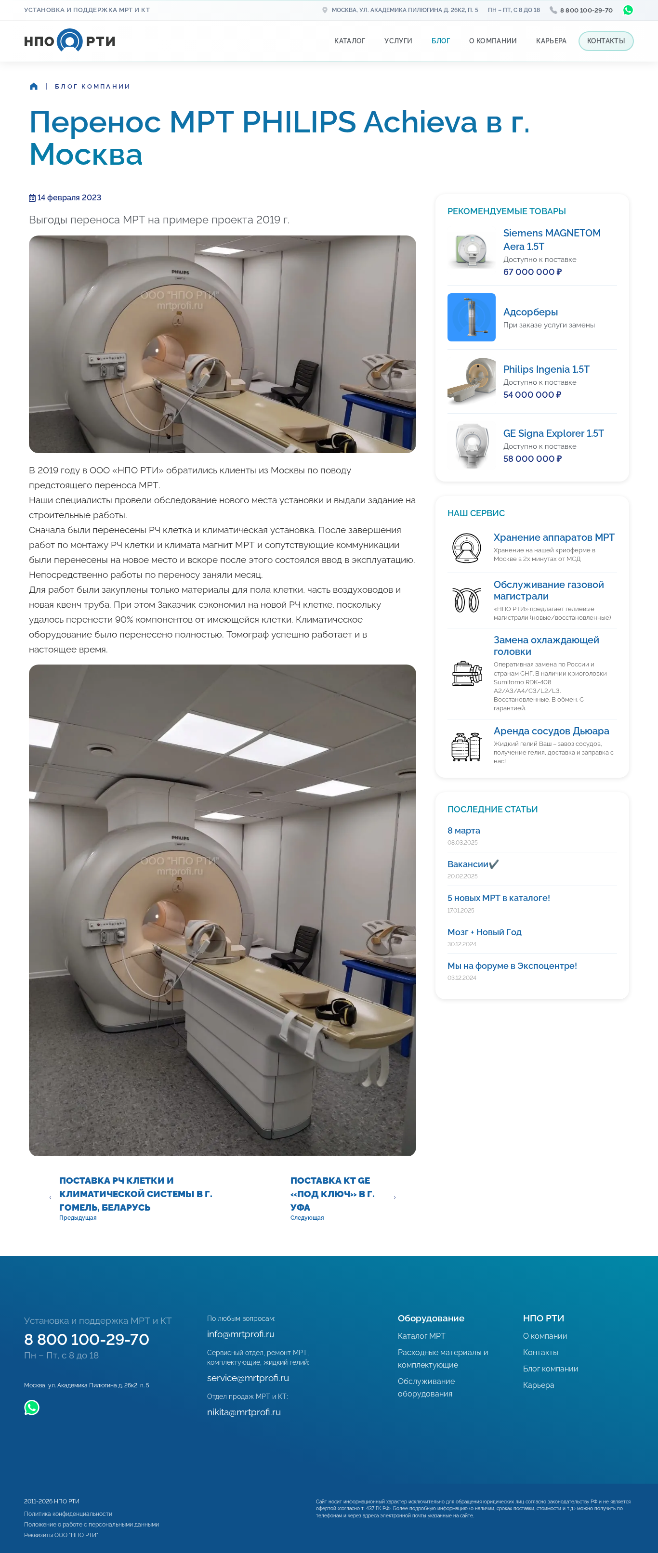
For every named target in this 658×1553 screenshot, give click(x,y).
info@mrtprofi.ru (241, 1334)
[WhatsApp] (628, 10)
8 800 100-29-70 (586, 10)
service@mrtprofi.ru (248, 1377)
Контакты (606, 41)
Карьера (551, 41)
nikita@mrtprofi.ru (244, 1412)
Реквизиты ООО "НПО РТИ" (61, 1535)
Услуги (398, 41)
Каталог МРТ (422, 1336)
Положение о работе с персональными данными (91, 1524)
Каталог (349, 41)
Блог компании (93, 86)
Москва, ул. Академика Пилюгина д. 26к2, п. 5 (405, 10)
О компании (493, 41)
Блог (441, 41)
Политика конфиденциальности (68, 1514)
